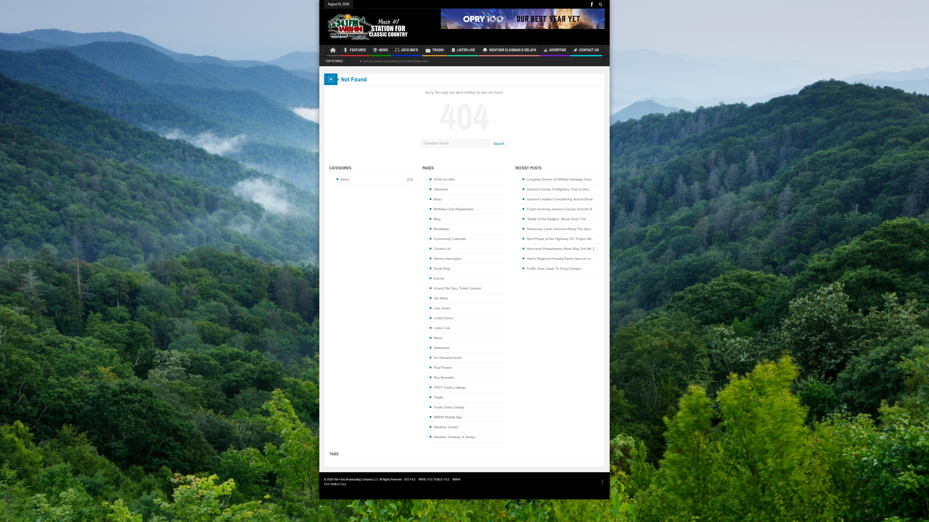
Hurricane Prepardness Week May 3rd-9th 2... (562, 249)
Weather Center (446, 427)
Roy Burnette (444, 377)
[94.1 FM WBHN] (379, 27)
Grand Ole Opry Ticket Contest (457, 288)
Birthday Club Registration (454, 209)
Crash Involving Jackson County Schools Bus (390, 61)
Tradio (438, 397)
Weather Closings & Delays (512, 50)
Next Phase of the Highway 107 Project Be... (560, 239)
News (345, 179)
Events (439, 278)
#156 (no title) (444, 179)
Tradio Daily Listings (449, 407)
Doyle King (442, 268)
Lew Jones (442, 308)
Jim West (441, 298)
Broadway (441, 229)
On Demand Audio (448, 358)
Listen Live (466, 50)
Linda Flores (443, 318)
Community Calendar (450, 239)
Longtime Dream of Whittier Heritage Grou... (560, 179)
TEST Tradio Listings (450, 387)
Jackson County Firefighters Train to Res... (559, 189)
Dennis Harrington (448, 259)
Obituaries (442, 348)
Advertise (557, 50)
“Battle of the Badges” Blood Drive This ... (558, 219)
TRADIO (438, 50)
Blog (437, 219)
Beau (438, 199)
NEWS (383, 50)
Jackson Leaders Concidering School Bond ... (561, 199)
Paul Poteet (442, 368)
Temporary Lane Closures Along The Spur (559, 229)
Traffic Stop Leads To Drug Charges (554, 268)
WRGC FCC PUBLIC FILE (434, 479)
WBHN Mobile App (448, 417)
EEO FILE (410, 479)
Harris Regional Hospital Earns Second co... (560, 259)
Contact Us (589, 50)
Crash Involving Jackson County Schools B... (561, 209)
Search (499, 143)
